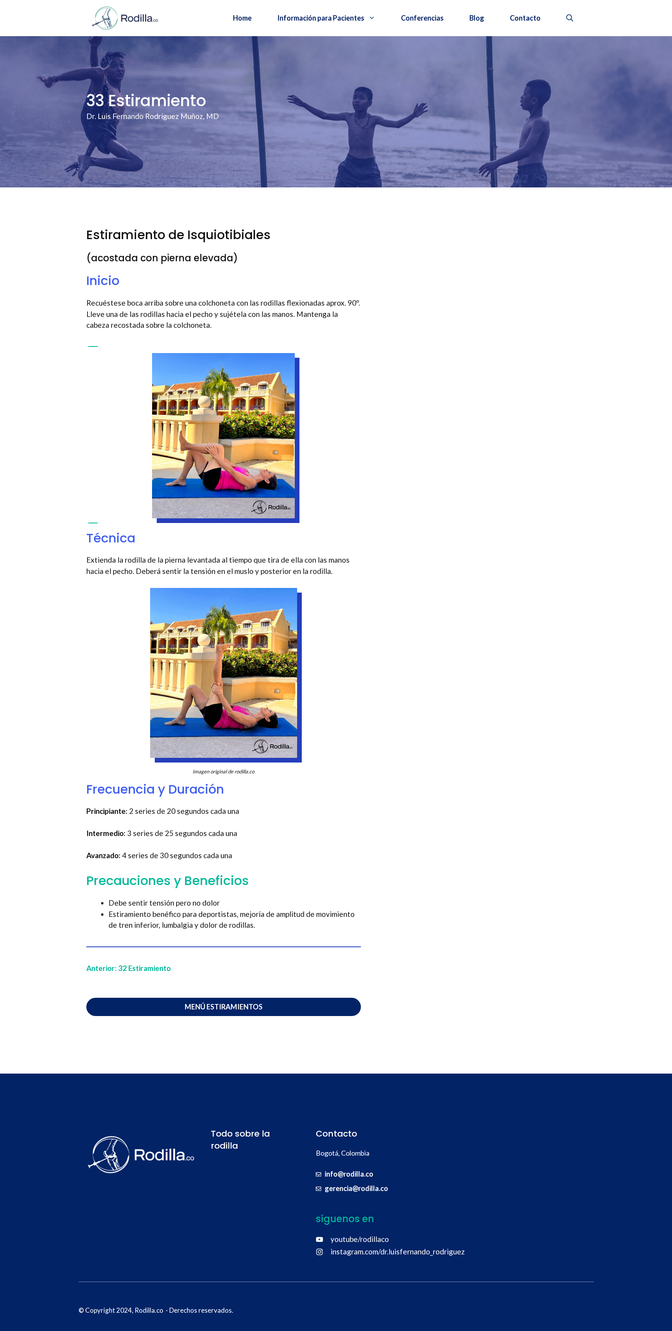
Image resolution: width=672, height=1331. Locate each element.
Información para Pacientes (320, 18)
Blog (476, 18)
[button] (569, 18)
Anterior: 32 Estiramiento (128, 968)
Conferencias (422, 18)
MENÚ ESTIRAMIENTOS (223, 1006)
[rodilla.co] (125, 18)
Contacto (525, 18)
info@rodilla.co (349, 1174)
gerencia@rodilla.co (356, 1188)
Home (242, 18)
